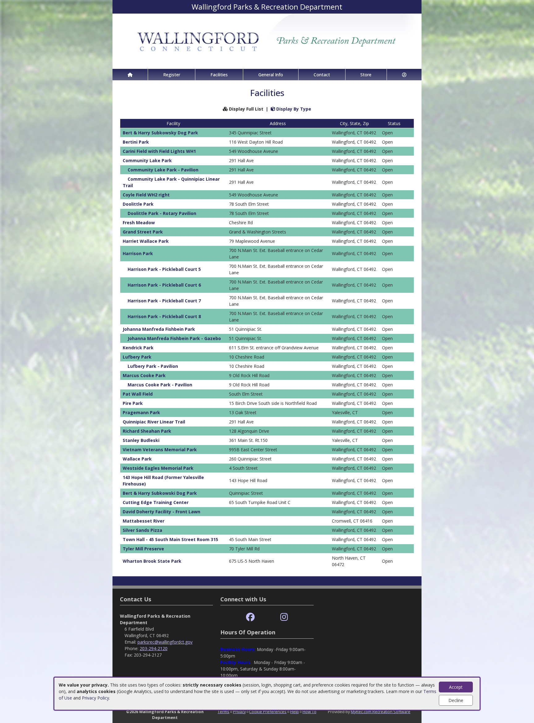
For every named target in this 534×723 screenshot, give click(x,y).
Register (171, 75)
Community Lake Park (147, 160)
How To (309, 711)
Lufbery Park (137, 357)
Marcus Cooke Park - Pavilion (160, 385)
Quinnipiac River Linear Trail (154, 422)
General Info (270, 75)
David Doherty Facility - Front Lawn (161, 512)
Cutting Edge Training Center (156, 502)
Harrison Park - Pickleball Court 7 (164, 301)
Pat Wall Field (138, 394)
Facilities (219, 75)
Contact (322, 75)
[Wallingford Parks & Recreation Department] (267, 41)
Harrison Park (138, 253)
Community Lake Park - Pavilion (163, 170)
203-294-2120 (153, 648)
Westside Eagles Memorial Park (158, 468)
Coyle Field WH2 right (146, 195)
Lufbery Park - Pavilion (153, 366)
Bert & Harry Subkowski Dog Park (160, 493)
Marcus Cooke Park (144, 375)
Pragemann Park (141, 412)
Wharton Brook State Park (152, 561)
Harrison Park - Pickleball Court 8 (164, 316)
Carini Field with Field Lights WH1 (159, 151)
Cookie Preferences (267, 711)
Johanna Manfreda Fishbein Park (159, 329)
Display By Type (293, 109)
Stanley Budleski (141, 440)
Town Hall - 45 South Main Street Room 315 (170, 539)
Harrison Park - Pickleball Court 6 (164, 285)
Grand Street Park (143, 232)
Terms (223, 711)
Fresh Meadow (139, 222)
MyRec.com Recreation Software (380, 711)
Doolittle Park (138, 204)
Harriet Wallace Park (146, 241)
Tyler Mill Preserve (143, 549)
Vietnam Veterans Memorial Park (160, 449)
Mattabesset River (143, 521)
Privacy (239, 711)
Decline (455, 700)
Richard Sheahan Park (147, 431)
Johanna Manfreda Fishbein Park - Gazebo (174, 338)
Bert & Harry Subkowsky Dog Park (160, 133)
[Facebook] (250, 617)
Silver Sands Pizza (142, 530)
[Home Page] (130, 74)
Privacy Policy (95, 698)
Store (365, 75)
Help (294, 711)
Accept (456, 687)
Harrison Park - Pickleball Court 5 (164, 269)
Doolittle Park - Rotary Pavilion (162, 213)
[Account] (404, 74)
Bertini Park (136, 142)
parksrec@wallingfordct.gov (165, 642)
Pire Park (133, 403)
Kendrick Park (138, 348)
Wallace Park (137, 459)
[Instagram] (284, 617)
